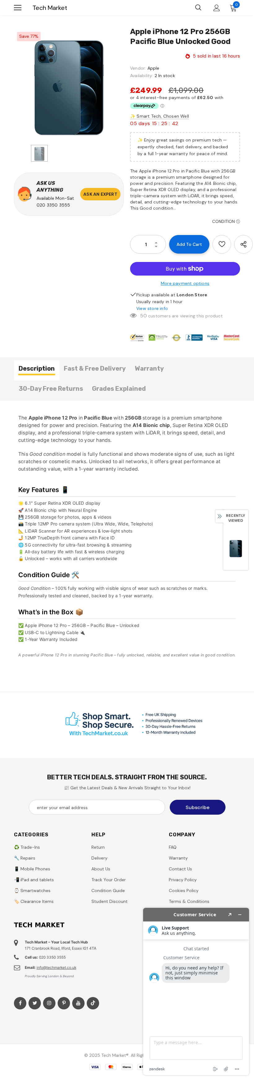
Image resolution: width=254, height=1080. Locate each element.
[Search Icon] (198, 8)
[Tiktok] (93, 1003)
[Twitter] (34, 1003)
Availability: (141, 75)
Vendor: (138, 68)
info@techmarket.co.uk (56, 967)
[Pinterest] (64, 1003)
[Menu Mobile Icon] (17, 7)
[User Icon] (216, 8)
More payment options (185, 283)
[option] (69, 84)
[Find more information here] (196, 991)
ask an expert (100, 194)
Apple (153, 68)
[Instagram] (49, 1003)
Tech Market (50, 7)
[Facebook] (20, 1003)
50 (143, 315)
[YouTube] (78, 1003)
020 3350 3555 (53, 205)
